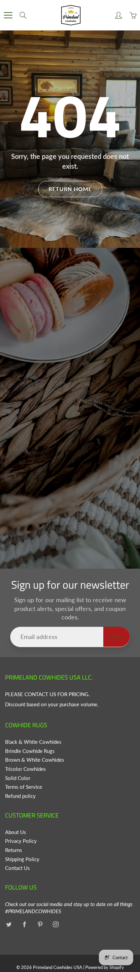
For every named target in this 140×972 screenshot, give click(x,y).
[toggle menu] (8, 15)
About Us (15, 832)
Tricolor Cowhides (25, 769)
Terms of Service (23, 787)
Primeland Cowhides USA (57, 967)
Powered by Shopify (104, 967)
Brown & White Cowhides (34, 760)
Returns (13, 850)
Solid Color (17, 778)
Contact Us (17, 868)
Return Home (70, 189)
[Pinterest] (40, 924)
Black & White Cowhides (33, 742)
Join (116, 637)
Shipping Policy (22, 859)
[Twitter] (9, 924)
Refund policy (20, 796)
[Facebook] (24, 924)
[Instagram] (56, 924)
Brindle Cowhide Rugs (30, 751)
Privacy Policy (21, 841)
